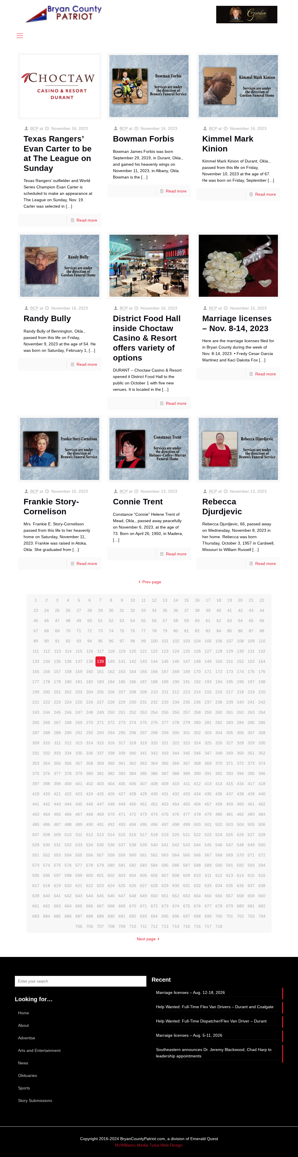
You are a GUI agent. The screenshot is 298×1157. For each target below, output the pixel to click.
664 (68, 906)
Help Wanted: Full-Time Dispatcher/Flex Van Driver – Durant (211, 1021)
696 (175, 916)
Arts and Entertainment (39, 1050)
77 (143, 630)
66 (262, 620)
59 (186, 620)
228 (111, 702)
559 (121, 855)
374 (261, 763)
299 (165, 732)
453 (165, 804)
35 (165, 610)
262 (240, 712)
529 (35, 844)
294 (111, 732)
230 (132, 702)
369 (208, 763)
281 (208, 722)
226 (89, 702)
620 (68, 885)
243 (35, 712)
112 (46, 651)
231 (143, 702)
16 (197, 600)
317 (121, 743)
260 (218, 712)
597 (57, 875)
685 (57, 916)
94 (89, 641)
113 (57, 651)
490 (89, 824)
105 (208, 641)
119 (122, 651)
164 (132, 671)
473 (143, 814)
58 (175, 620)
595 (35, 875)
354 (46, 763)
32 (132, 610)
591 (229, 865)
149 (208, 661)
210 (154, 692)
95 (100, 641)
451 (143, 804)
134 (46, 661)
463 (35, 814)
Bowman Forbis (143, 138)
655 (208, 895)
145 (165, 661)
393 (229, 773)
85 (229, 630)
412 (197, 783)
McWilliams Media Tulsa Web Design (149, 1145)
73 (100, 630)
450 (132, 804)
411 (186, 783)
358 (89, 763)
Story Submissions (35, 1100)
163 (121, 671)
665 (78, 906)
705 (78, 926)
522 (197, 834)
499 (186, 824)
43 (251, 610)
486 (46, 824)
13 (165, 600)
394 (240, 773)
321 (165, 743)
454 (175, 804)
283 (229, 722)
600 (89, 875)
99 (143, 641)
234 (175, 702)
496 (154, 824)
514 (111, 834)
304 (218, 732)
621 (78, 885)
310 (46, 743)
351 (251, 753)
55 (143, 620)
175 (251, 671)
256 (175, 712)
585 (165, 865)
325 (208, 743)
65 (251, 620)
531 (57, 844)
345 (186, 753)
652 (175, 895)
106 (218, 641)
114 (68, 651)
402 (89, 783)
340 (132, 753)
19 (229, 600)
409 (165, 783)
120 (132, 651)
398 (46, 783)
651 (165, 895)
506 (261, 824)
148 (197, 661)
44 (262, 610)
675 (186, 906)
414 (218, 783)
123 (165, 651)
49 (79, 620)
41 (229, 610)
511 (79, 834)
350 (240, 753)
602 (111, 875)
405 (121, 783)
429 (143, 794)
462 (261, 804)
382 (111, 773)
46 (46, 620)
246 (68, 712)
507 (35, 834)
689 (100, 916)
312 (68, 743)
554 (68, 855)
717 (208, 926)
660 (261, 895)
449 (121, 804)
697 (186, 916)
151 (229, 661)
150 (218, 661)
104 (197, 641)
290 (68, 732)
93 (79, 641)
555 (78, 855)
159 (78, 671)
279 (186, 722)
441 (35, 804)
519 (165, 834)
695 (165, 916)
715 (186, 926)
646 (111, 895)
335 (78, 753)
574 (46, 865)
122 (154, 651)
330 (261, 743)
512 (89, 834)
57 (165, 620)
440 (261, 794)
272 (111, 722)
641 (57, 895)
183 (100, 681)
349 (229, 753)
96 (111, 641)
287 (35, 732)
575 (57, 865)
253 (143, 712)
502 (218, 824)
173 (229, 671)
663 (57, 906)
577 (78, 865)
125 (186, 651)
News (23, 1063)
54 (132, 620)
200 (46, 692)
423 (78, 794)
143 (143, 661)
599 (78, 875)
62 (219, 620)
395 (251, 773)
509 (57, 834)
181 (78, 681)
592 (240, 865)
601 (100, 875)
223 (57, 702)
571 (251, 855)
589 (208, 865)
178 (46, 681)
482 (240, 814)
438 (240, 794)
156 (46, 671)
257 (186, 712)
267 (57, 722)
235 (186, 702)
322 (175, 743)
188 (154, 681)
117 (100, 651)
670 (132, 906)
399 (57, 783)
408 (154, 783)
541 (165, 844)
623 (100, 885)
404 (111, 783)
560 (132, 855)
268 (68, 722)
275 (143, 722)
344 (175, 753)
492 (111, 824)
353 (35, 763)
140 (111, 661)
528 (261, 834)
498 (175, 824)
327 (229, 743)
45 (35, 620)
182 (89, 681)
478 (197, 814)
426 (111, 794)
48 (68, 620)
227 (100, 702)
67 (35, 630)
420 (46, 794)
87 (251, 630)
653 (186, 895)
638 (261, 885)
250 (111, 712)
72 (89, 630)
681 (251, 906)
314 (89, 743)
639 (35, 895)
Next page (146, 939)
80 (175, 630)
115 (79, 651)
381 (100, 773)
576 (68, 865)
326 (218, 743)
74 (111, 630)
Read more (87, 220)
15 (186, 600)
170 (197, 671)
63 (229, 620)
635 (229, 885)
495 (143, 824)
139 (100, 661)
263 (251, 712)
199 (35, 692)
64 (240, 620)
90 (46, 641)
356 (68, 763)
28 (89, 610)
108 (240, 641)
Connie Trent (138, 501)
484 (261, 814)
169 (186, 671)
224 (68, 702)
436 (218, 794)
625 (121, 885)
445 (78, 804)
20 (240, 600)
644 (89, 895)
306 (240, 732)
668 (111, 906)
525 (229, 834)
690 (111, 916)
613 (229, 875)
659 (251, 895)
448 (111, 804)
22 (262, 600)
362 (132, 763)
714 (175, 926)
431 (165, 794)
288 (46, 732)
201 (57, 692)
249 (100, 712)
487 (57, 824)
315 (100, 743)
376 (46, 773)
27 (79, 610)
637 (251, 885)
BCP (34, 128)
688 (89, 916)
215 (208, 692)
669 (121, 906)
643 (78, 895)
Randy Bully (47, 318)
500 (197, 824)
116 (89, 651)
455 (186, 804)
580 (111, 865)
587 (186, 865)
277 (165, 722)
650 (154, 895)
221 (35, 702)
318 (132, 743)
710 (132, 926)
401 (78, 783)
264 (261, 712)
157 (57, 671)
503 (229, 824)
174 (240, 671)
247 (78, 712)
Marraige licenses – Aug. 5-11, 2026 (189, 1035)
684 (46, 916)
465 (57, 814)
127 (208, 651)
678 (218, 906)
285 (251, 722)
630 (175, 885)
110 (262, 641)
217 (229, 692)
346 (197, 753)
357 (78, 763)
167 (165, 671)
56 (154, 620)
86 (240, 630)
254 (154, 712)
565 (186, 855)
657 (229, 895)
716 (197, 926)
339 (121, 753)
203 (78, 692)
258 (197, 712)
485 (35, 824)
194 (218, 681)
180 (68, 681)
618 (46, 885)
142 (132, 661)
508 (46, 834)
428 (132, 794)
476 (175, 814)
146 (175, 661)
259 (208, 712)
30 (111, 610)
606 (154, 875)
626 (132, 885)
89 (35, 641)
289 (57, 732)
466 (68, 814)
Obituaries (27, 1075)
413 (208, 783)
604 (132, 875)
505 (251, 824)
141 (121, 661)
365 (165, 763)
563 (165, 855)
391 (208, 773)
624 (111, 885)
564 (175, 855)
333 (57, 753)
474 (154, 814)
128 (218, 651)
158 (68, 671)
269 (78, 722)
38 (197, 610)
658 (240, 895)
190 (175, 681)
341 (143, 753)
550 (261, 844)
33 (143, 610)
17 (208, 600)
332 (46, 753)
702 (240, 916)
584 (154, 865)
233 (165, 702)
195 (229, 681)
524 (218, 834)
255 (165, 712)
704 (261, 916)
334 (68, 753)
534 (89, 844)
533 (78, 844)
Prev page (151, 582)
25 (57, 610)
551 (35, 855)
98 (132, 641)
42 (240, 610)
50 (89, 620)
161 (100, 671)
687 (78, 916)
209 (143, 692)
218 (240, 692)
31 (122, 610)
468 (89, 814)
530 (46, 844)
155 (35, 671)
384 (132, 773)
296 (132, 732)
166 (154, 671)
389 (186, 773)
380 (89, 773)
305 (229, 732)
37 (186, 610)
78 (154, 630)
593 (251, 865)
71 (79, 630)
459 (229, 804)
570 (240, 855)
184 (111, 681)
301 (186, 732)
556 (89, 855)
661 (35, 906)
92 (68, 641)
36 (175, 610)
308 (261, 732)
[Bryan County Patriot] (64, 14)
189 (165, 681)
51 (100, 620)
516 (132, 834)
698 (197, 916)
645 (100, 895)
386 (154, 773)
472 (132, 814)
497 (165, 824)
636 (240, 885)
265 (35, 722)
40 (219, 610)
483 (251, 814)
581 (121, 865)
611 (208, 875)
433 (186, 794)
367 (186, 763)
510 (68, 834)
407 (143, 783)
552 (46, 855)
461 (251, 804)
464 (46, 814)
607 (165, 875)
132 (261, 651)
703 (251, 916)
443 (57, 804)
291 (78, 732)
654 (197, 895)
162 (111, 671)
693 (143, 916)
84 (219, 630)
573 (35, 865)
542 (175, 844)
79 (165, 630)
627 (143, 885)
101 (165, 641)
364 (154, 763)
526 (240, 834)
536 (111, 844)
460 (240, 804)
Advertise (26, 1038)
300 (175, 732)
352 (261, 753)
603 (121, 875)
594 (261, 865)
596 (46, 875)
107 (229, 641)
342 (154, 753)
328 (240, 743)
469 (100, 814)
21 (251, 600)
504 (240, 824)
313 (78, 743)
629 (165, 885)
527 (251, 834)
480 (218, 814)
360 (111, 763)
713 (165, 926)
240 (240, 702)
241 (251, 702)
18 (219, 600)
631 (186, 885)
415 (229, 783)
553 (57, 855)
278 (175, 722)
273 (121, 722)
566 (197, 855)
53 (122, 620)
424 (89, 794)
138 (89, 661)
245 (57, 712)
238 (218, 702)
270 (89, 722)
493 (121, 824)
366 (175, 763)
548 (240, 844)
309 (35, 743)
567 (208, 855)
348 (218, 753)
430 (154, 794)
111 (36, 651)
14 (175, 600)
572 (261, 855)
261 (229, 712)
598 (68, 875)
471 (121, 814)
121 (143, 651)
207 (121, 692)
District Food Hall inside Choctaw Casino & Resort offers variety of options (147, 338)
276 (154, 722)
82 (197, 630)
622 (89, 885)
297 (143, 732)
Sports (24, 1088)
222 (46, 702)
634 (218, 885)
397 (35, 783)
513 (100, 834)
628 (154, 885)
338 (111, 753)
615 (251, 875)
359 (100, 763)
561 (143, 855)
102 (175, 641)
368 (197, 763)
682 (261, 906)
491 (100, 824)
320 (154, 743)
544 (197, 844)
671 (143, 906)
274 (132, 722)
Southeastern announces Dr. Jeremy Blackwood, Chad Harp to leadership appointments (214, 1052)
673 (165, 906)
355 (57, 763)
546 (218, 844)
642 (68, 895)
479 (208, 814)
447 (100, 804)
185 (121, 681)
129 (229, 651)
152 (240, 661)
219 (251, 692)
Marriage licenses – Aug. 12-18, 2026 (190, 992)
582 (132, 865)
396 (261, 773)
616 (261, 875)
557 (100, 855)
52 (111, 620)
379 (78, 773)
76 (132, 630)
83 (208, 630)
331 (35, 753)
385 (143, 773)
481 (229, 814)
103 (186, 641)
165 (143, 671)
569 (229, 855)
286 (261, 722)
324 (197, 743)
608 (175, 875)
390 (197, 773)
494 (132, 824)
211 (165, 692)
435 (208, 794)
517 (143, 834)
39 (208, 610)
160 (89, 671)
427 (121, 794)
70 (68, 630)
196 (240, 681)
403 (100, 783)
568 (218, 855)
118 (111, 651)
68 (46, 630)
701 (229, 916)
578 (89, 865)
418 (261, 783)
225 (78, 702)
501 (208, 824)
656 (218, 895)
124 (175, 651)
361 (121, 763)
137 (78, 661)
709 (121, 926)
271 (100, 722)
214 (197, 692)
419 (35, 794)
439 (251, 794)
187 (143, 681)
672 (154, 906)
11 (143, 600)
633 (208, 885)
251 (121, 712)
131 (251, 651)
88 (262, 630)
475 (165, 814)
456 (197, 804)
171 (208, 671)
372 (240, 763)
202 (68, 692)
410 (175, 783)
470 (111, 814)
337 (100, 753)
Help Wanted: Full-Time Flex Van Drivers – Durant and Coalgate (215, 1006)
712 (154, 926)
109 (251, 641)
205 (100, 692)
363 (143, 763)
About (23, 1025)
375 (35, 773)
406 (132, 783)
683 (35, 916)
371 (229, 763)
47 (57, 620)
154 (261, 661)
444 (68, 804)
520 (175, 834)
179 (57, 681)
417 (251, 783)
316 (111, 743)
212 (175, 692)
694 (154, 916)
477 (186, 814)
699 (208, 916)
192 (197, 681)
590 (218, 865)
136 (68, 661)
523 (208, 834)
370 (218, 763)
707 (100, 926)
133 (35, 661)
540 (154, 844)
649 (143, 895)
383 (121, 773)
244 (46, 712)
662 (46, 906)
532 (68, 844)
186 (132, 681)
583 (143, 865)
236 (197, 702)
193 (208, 681)
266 (46, 722)
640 (46, 895)
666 (89, 906)
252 (132, 712)
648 (132, 895)
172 (218, 671)
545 (208, 844)
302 (197, 732)
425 (100, 794)
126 (197, 651)
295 (121, 732)
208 (132, 692)
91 (57, 641)
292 (89, 732)
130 (240, 651)
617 (35, 885)
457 (208, 804)
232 (154, 702)
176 (261, 671)
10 (132, 600)
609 (186, 875)
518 (154, 834)
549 (251, 844)
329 (251, 743)
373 (251, 763)
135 (57, 661)
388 (175, 773)
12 (154, 600)
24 (46, 610)
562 (154, 855)
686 (68, 916)
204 (89, 692)
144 (154, 661)
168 (175, 671)
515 (121, 834)
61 (208, 620)
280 (197, 722)
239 (229, 702)
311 (57, 743)
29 (100, 610)
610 (197, 875)
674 (175, 906)
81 (186, 630)
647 (121, 895)
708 (111, 926)
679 (229, 906)
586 (175, 865)
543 (186, 844)
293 (100, 732)
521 (186, 834)
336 (89, 753)
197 (251, 681)
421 (57, 794)
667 (100, 906)
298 (154, 732)
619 (57, 885)
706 (89, 926)
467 (78, 814)
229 (121, 702)
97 (122, 641)
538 (132, 844)
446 (89, 804)
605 (143, 875)
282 (218, 722)
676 (197, 906)
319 (143, 743)
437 (229, 794)
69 (57, 630)
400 (68, 783)
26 (68, 610)
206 (111, 692)
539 (143, 844)
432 (175, 794)
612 (218, 875)
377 (57, 773)
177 (35, 681)
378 (68, 773)
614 (240, 875)
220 (261, 692)
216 (218, 692)
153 (251, 661)
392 (218, 773)
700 (218, 916)
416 (240, 783)
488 (68, 824)
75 (122, 630)
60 (197, 620)
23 (35, 610)
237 (208, 702)
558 (111, 855)
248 (89, 712)
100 (154, 641)
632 (197, 885)
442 (46, 804)
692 (132, 916)
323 (186, 743)
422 (68, 794)
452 (154, 804)
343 (165, 753)
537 (121, 844)
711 (143, 926)
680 (240, 906)
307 (251, 732)
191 (186, 681)
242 (261, 702)
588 (197, 865)
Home (23, 1013)
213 (186, 692)
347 (208, 753)
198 (261, 681)
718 (218, 926)
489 (78, 824)
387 (165, 773)
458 (218, 804)
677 (208, 906)
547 (229, 844)
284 (240, 722)
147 (186, 661)
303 (208, 732)
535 (100, 844)
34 (154, 610)
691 (121, 916)
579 (100, 865)
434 (197, 794)
